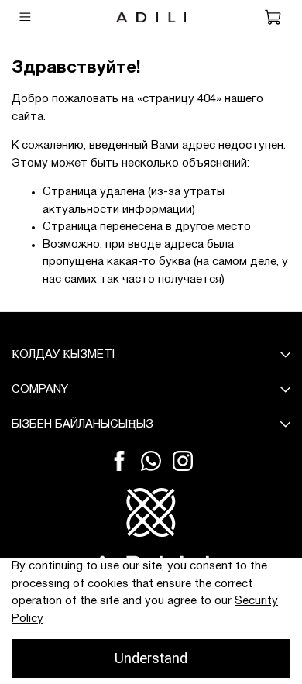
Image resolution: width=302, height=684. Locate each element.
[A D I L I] (151, 531)
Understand (151, 658)
